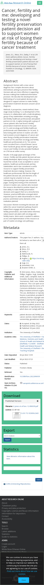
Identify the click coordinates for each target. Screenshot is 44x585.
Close (24, 580)
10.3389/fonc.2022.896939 (30, 376)
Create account (8, 544)
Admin (39, 480)
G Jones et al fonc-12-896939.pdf (25, 406)
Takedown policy (9, 505)
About (4, 503)
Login (4, 546)
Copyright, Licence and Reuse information (20, 511)
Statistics (6, 534)
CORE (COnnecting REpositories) (17, 484)
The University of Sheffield (30, 337)
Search (5, 526)
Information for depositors (14, 513)
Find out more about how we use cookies (22, 572)
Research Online (17, 2)
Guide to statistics (9, 536)
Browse (5, 528)
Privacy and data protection (14, 508)
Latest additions (9, 531)
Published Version (13, 401)
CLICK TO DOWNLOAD (30, 413)
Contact (5, 516)
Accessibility (7, 519)
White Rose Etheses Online (13, 549)
